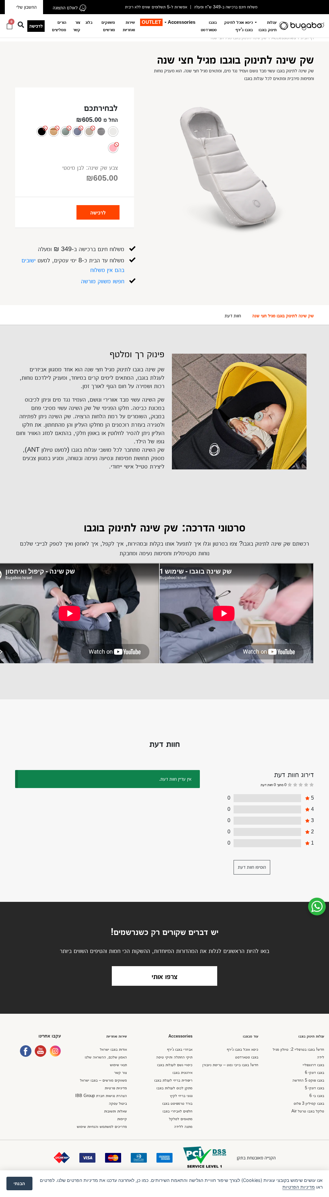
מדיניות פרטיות (116, 1087)
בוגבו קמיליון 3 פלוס (309, 1103)
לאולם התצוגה (66, 7)
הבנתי (19, 1183)
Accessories (181, 22)
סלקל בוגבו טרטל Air (307, 1111)
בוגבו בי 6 (316, 1095)
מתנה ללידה (183, 1126)
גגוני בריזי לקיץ (181, 1095)
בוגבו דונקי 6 (314, 1072)
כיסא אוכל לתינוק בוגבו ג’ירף (238, 25)
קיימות (122, 1118)
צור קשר (76, 25)
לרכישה (36, 26)
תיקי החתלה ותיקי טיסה (174, 1057)
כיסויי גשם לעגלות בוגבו (174, 1064)
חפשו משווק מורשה (102, 281)
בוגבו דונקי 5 (314, 1087)
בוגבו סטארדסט (209, 25)
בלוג (89, 22)
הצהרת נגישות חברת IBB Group (101, 1095)
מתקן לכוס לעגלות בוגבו (174, 1087)
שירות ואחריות (129, 25)
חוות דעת (233, 315)
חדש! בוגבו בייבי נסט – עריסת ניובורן (230, 1064)
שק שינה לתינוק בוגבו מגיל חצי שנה (283, 315)
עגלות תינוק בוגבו (268, 25)
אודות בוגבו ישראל (113, 1049)
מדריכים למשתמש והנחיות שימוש (102, 1126)
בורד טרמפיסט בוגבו (177, 1103)
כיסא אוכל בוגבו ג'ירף (242, 1049)
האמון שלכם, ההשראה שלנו (106, 1057)
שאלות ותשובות (115, 1111)
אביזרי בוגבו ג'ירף (179, 1049)
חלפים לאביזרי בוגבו (177, 1111)
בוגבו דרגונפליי (313, 1064)
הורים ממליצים (59, 25)
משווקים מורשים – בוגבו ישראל (103, 1080)
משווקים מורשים (108, 25)
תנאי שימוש (118, 1064)
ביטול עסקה (118, 1103)
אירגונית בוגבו (182, 1072)
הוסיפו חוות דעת (252, 867)
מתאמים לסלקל (180, 1118)
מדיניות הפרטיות (298, 1187)
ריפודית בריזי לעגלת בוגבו (173, 1080)
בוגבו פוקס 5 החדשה (308, 1080)
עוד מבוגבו (250, 1036)
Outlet (151, 22)
